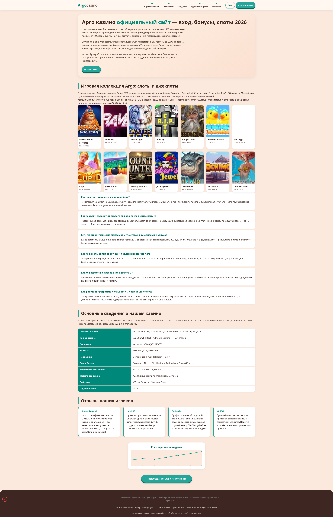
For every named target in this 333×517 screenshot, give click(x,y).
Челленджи (216, 6)
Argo (87, 5)
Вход (230, 5)
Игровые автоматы (152, 6)
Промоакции (169, 6)
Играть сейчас (91, 69)
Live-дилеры (183, 6)
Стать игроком (245, 5)
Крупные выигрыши (199, 6)
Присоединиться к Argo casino (167, 478)
